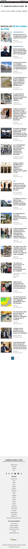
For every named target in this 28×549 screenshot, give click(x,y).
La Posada (19, 11)
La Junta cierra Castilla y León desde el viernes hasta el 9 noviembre (20, 330)
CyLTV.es (14, 531)
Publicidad (14, 466)
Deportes (14, 503)
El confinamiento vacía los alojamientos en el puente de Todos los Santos (20, 217)
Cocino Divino (14, 508)
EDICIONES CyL (23, 0)
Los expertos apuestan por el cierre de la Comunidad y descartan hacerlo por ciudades (19, 267)
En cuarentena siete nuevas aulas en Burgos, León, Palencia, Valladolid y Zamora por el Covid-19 (20, 315)
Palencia (14, 488)
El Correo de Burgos (14, 527)
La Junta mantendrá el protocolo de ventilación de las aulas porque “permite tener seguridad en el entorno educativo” (20, 233)
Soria (14, 493)
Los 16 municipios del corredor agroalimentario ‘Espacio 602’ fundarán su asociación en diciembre (19, 149)
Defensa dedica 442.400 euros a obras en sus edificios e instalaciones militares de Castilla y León (20, 167)
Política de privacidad (12, 545)
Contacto (14, 468)
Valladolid (14, 495)
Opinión (12, 11)
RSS (14, 470)
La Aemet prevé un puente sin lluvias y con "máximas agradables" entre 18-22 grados (19, 300)
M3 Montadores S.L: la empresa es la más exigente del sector (20, 36)
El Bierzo (14, 486)
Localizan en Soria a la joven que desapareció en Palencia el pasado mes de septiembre (20, 202)
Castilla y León (5, 11)
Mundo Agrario (14, 512)
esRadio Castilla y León (14, 532)
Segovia (14, 491)
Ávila (14, 480)
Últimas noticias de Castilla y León (14, 518)
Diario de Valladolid (14, 525)
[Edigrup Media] (14, 539)
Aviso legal (4, 545)
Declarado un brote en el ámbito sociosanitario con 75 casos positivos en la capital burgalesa (20, 66)
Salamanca (14, 490)
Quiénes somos (14, 464)
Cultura (14, 501)
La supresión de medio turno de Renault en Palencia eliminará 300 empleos (20, 97)
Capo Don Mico (10, 2)
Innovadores (14, 514)
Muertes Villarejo (17, 2)
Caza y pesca (14, 506)
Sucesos (14, 505)
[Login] (26, 6)
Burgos (14, 482)
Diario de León (14, 523)
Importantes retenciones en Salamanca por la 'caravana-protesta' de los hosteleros (19, 285)
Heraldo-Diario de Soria (14, 529)
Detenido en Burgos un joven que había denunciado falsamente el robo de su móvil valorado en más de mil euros (20, 132)
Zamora (14, 497)
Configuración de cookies (14, 546)
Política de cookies (22, 545)
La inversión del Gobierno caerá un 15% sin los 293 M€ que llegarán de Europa (19, 187)
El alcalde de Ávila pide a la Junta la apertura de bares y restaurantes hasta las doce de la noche (20, 346)
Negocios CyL (14, 516)
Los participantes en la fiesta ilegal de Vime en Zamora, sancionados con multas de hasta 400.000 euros (20, 81)
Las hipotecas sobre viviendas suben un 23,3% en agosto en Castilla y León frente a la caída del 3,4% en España (20, 250)
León (14, 484)
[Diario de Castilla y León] (14, 6)
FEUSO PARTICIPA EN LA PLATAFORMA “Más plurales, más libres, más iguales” (20, 51)
